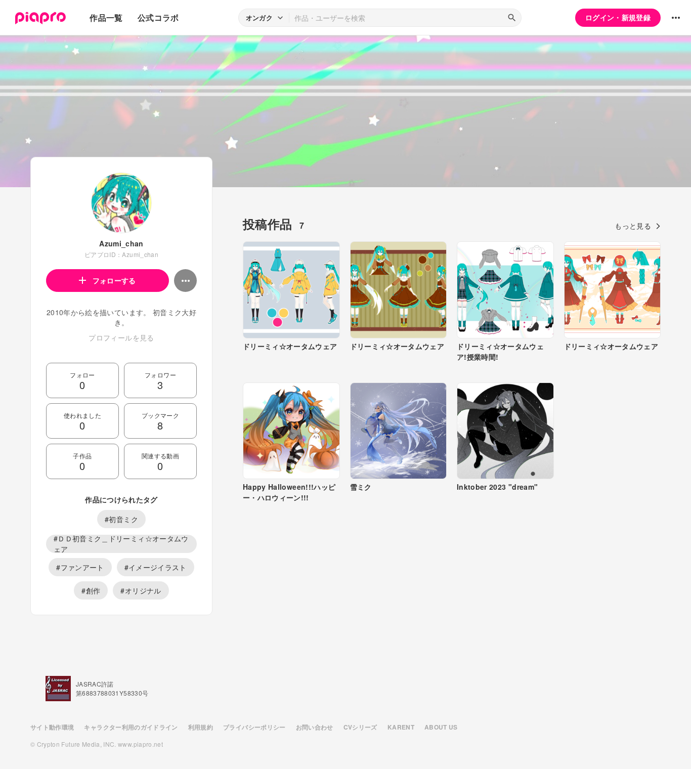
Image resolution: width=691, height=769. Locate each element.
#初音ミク (121, 519)
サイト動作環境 (52, 727)
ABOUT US (441, 727)
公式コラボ (158, 17)
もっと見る (633, 226)
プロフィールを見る (121, 337)
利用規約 (200, 727)
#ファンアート (80, 567)
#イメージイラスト (155, 567)
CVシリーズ (360, 727)
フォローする (114, 280)
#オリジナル (140, 590)
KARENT (400, 727)
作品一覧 (106, 17)
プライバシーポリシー (254, 727)
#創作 (90, 590)
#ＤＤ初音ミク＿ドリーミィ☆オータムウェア (121, 544)
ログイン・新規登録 (618, 17)
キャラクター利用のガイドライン (131, 727)
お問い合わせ (314, 727)
